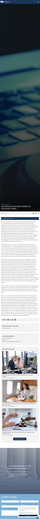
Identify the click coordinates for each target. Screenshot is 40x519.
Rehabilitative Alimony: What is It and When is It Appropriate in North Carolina (18, 433)
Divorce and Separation (7, 338)
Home (2, 213)
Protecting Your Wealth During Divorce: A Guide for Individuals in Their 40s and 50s (19, 404)
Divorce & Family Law (5, 204)
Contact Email (22, 504)
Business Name (23, 499)
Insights (5, 213)
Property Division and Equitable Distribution (11, 341)
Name (2, 499)
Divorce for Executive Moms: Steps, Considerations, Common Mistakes (17, 375)
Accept (28, 515)
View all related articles (20, 438)
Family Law (4, 339)
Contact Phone (3, 504)
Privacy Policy (22, 510)
